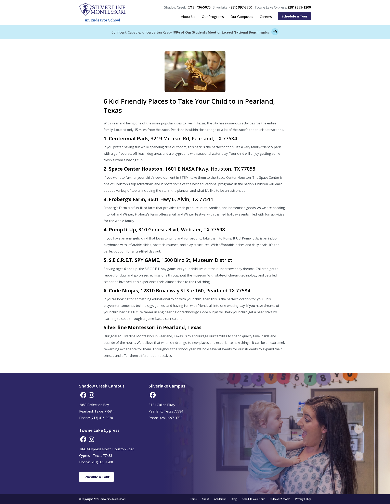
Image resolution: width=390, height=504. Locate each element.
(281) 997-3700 (240, 7)
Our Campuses (242, 16)
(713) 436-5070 (199, 7)
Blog (234, 499)
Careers (266, 16)
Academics (220, 499)
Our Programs (213, 16)
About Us (188, 16)
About (205, 499)
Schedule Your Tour (253, 499)
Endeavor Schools (280, 499)
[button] (83, 395)
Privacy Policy (303, 499)
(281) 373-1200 (299, 7)
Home (193, 499)
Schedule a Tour (295, 16)
